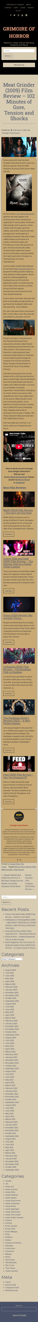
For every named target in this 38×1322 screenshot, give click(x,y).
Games (8, 1240)
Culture (8, 1223)
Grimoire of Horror (13, 1243)
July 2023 (9, 1074)
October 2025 (10, 998)
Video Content (11, 1271)
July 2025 (9, 1006)
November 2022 (12, 1096)
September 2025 (12, 1001)
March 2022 (10, 1119)
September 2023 (12, 1068)
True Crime (10, 1268)
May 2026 (9, 978)
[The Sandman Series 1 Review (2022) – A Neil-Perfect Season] (19, 713)
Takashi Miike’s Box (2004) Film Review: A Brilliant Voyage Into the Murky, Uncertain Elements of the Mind (12, 880)
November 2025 (12, 995)
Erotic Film (10, 1229)
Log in (8, 1282)
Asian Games (11, 1198)
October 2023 (10, 1066)
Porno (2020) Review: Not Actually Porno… (17, 617)
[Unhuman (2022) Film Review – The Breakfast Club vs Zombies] (19, 662)
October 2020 (10, 1167)
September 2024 (12, 1035)
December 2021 (11, 1127)
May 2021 (9, 1147)
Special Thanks (19, 1315)
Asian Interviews (13, 1200)
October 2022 (10, 1099)
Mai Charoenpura (22, 269)
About (28, 5)
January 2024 (11, 1057)
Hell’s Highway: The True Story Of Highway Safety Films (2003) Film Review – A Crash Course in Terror (20, 945)
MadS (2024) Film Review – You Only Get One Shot (18, 511)
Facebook (23, 477)
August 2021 (10, 1139)
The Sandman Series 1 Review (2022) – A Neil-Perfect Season (17, 720)
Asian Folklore (11, 1195)
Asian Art (9, 1186)
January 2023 (11, 1091)
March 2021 (10, 1153)
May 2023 (9, 1080)
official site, (14, 477)
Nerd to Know (23, 480)
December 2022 (11, 1094)
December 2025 (11, 992)
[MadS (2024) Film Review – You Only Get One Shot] (19, 505)
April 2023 (9, 1082)
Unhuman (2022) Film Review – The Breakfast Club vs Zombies (17, 669)
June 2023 (9, 1077)
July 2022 (9, 1108)
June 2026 (9, 975)
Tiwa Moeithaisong (24, 214)
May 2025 (9, 1012)
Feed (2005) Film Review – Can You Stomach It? (18, 776)
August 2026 (10, 970)
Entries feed (10, 1285)
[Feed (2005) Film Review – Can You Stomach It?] (19, 770)
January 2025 (11, 1023)
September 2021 (12, 1136)
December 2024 (11, 1026)
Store (22, 8)
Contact (8, 8)
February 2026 (11, 987)
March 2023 (10, 1085)
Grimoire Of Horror (15, 5)
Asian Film (15, 864)
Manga (8, 1254)
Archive (18, 1306)
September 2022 (12, 1102)
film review (20, 867)
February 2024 (11, 1054)
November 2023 (12, 1063)
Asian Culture (11, 1189)
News (7, 1257)
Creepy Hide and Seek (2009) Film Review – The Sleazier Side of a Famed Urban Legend (18, 562)
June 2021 (9, 1144)
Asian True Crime (13, 1214)
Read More (8, 534)
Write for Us (19, 65)
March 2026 (10, 984)
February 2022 (11, 1122)
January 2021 (11, 1158)
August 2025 (10, 1004)
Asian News (10, 1206)
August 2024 (10, 1037)
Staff (16, 8)
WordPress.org (11, 1290)
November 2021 (12, 1130)
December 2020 (11, 1161)
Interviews (10, 1248)
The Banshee (11, 1262)
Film (7, 1234)
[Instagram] (20, 860)
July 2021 (9, 1141)
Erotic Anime (11, 1226)
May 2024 (9, 1046)
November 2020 (12, 1164)
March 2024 (10, 1051)
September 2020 (12, 1170)
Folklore (9, 1237)
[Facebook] (18, 860)
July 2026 (9, 973)
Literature (9, 1251)
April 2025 (9, 1015)
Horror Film (31, 867)
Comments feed (12, 1287)
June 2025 (9, 1009)
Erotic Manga (11, 1231)
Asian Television (12, 1212)
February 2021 (11, 1156)
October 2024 (10, 1032)
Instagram (20, 482)
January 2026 (11, 989)
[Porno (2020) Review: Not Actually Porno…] (19, 611)
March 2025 (10, 1018)
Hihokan (9, 1245)
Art (6, 1183)
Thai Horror (19, 869)
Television (10, 1259)
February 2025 (11, 1020)
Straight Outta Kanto (11, 133)
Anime (8, 1181)
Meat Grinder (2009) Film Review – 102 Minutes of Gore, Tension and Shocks (19, 101)
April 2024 (9, 1049)
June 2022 (9, 1110)
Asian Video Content (14, 1217)
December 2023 (11, 1060)
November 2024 (12, 1029)
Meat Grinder (7, 869)
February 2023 (11, 1088)
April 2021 (9, 1150)
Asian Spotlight (12, 1209)
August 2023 (10, 1071)
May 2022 (9, 1113)
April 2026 (9, 981)
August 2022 (10, 1105)
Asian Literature (12, 1203)
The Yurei (9, 1265)
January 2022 (11, 1125)
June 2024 (9, 1043)
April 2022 (9, 1116)
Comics (8, 1220)
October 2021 (10, 1133)
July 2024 (9, 1040)
